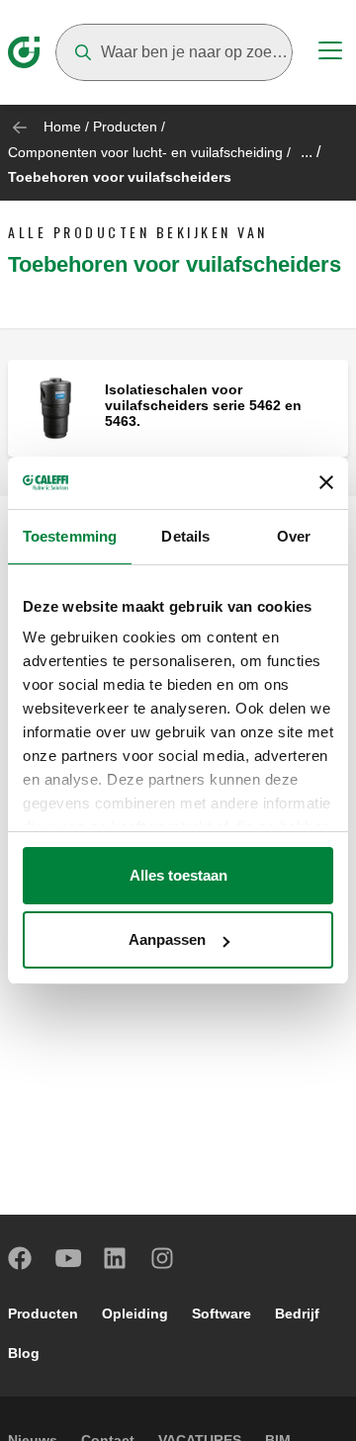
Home (62, 126)
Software (221, 1313)
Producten (125, 126)
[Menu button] (330, 53)
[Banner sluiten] (326, 482)
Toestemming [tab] (70, 536)
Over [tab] (294, 536)
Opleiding (135, 1313)
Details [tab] (185, 536)
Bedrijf (297, 1313)
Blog (24, 1353)
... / (310, 151)
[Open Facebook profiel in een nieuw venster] (21, 1258)
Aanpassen (167, 939)
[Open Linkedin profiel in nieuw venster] (116, 1258)
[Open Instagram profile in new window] (163, 1258)
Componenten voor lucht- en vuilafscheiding (145, 152)
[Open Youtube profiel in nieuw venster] (68, 1258)
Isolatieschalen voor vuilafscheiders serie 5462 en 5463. (203, 405)
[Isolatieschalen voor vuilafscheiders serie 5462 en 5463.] (56, 406)
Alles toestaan (178, 875)
